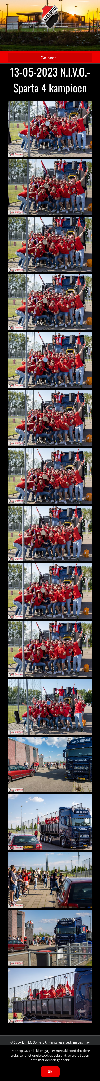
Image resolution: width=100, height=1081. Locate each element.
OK (50, 1071)
